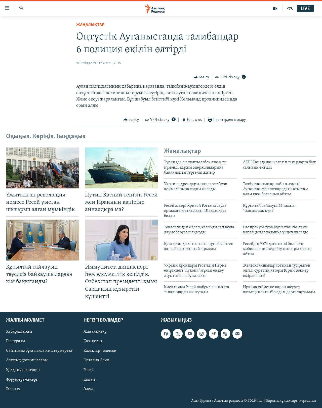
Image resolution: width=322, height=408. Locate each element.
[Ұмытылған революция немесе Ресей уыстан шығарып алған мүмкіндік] (42, 167)
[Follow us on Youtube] (189, 333)
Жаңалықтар (95, 332)
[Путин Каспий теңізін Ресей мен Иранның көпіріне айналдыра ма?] (121, 167)
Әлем (88, 389)
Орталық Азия (96, 360)
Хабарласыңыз (19, 332)
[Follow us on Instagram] (201, 333)
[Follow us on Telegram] (213, 333)
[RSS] (225, 333)
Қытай (89, 379)
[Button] (201, 77)
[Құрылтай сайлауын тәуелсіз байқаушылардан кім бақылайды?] (42, 240)
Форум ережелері (21, 379)
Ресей (89, 370)
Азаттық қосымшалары (27, 360)
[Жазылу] (237, 333)
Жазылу (13, 389)
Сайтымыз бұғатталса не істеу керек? (39, 351)
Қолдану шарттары (23, 370)
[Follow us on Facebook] (166, 333)
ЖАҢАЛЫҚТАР (90, 25)
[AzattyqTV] (275, 8)
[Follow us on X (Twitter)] (177, 333)
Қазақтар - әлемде (100, 351)
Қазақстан (93, 341)
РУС (290, 9)
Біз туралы (15, 341)
